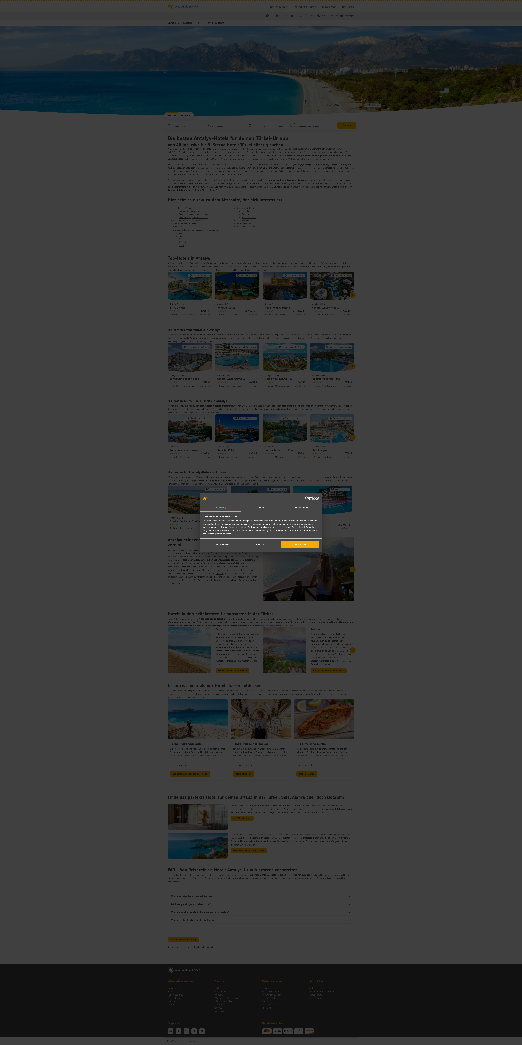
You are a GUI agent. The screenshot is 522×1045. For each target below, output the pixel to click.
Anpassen (259, 544)
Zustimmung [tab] (220, 507)
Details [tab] (261, 507)
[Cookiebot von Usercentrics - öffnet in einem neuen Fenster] (307, 499)
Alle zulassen (300, 544)
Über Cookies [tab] (301, 507)
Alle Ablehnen (222, 544)
